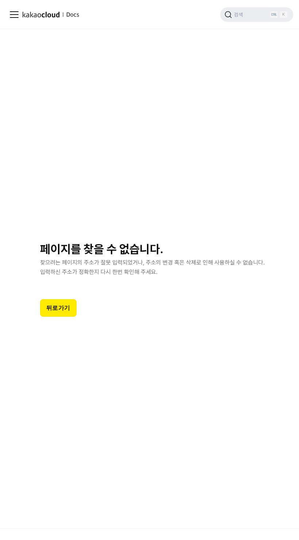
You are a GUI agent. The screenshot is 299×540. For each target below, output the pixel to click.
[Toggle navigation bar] (14, 14)
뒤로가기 (58, 307)
